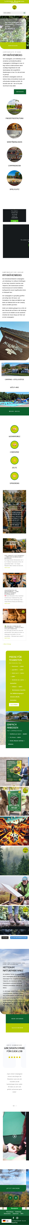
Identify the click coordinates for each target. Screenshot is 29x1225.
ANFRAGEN (20, 91)
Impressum (15, 1213)
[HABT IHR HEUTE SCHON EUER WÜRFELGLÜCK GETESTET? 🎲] (14, 831)
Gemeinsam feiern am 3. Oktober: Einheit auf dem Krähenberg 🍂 (14, 499)
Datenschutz (7, 1213)
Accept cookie (14, 221)
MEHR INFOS (14, 411)
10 (20, 530)
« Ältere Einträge (7, 644)
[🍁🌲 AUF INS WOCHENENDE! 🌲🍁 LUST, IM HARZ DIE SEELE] (14, 920)
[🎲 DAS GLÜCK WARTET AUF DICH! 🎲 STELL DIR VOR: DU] (14, 801)
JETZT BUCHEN (13, 1188)
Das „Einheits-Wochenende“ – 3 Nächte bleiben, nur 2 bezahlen (14, 557)
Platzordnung (9, 1211)
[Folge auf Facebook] (10, 1198)
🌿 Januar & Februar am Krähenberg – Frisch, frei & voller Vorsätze (14, 627)
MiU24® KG (14, 1222)
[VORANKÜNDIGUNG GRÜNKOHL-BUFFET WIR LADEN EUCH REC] (14, 771)
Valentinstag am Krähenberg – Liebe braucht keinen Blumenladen (12, 592)
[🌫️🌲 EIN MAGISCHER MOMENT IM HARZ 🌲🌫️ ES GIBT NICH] (14, 860)
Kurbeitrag (18, 1211)
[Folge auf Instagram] (16, 1198)
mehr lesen (7, 567)
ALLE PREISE (14, 704)
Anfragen (13, 45)
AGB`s (22, 1213)
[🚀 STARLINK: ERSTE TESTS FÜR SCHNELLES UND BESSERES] (14, 890)
